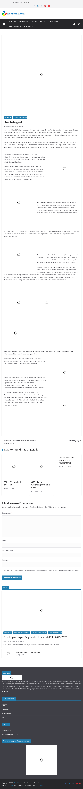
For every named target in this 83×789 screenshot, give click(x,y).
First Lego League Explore (39, 632)
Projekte (22, 22)
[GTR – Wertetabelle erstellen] (14, 456)
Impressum (5, 709)
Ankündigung (74, 440)
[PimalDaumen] (4, 24)
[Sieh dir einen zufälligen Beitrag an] (79, 24)
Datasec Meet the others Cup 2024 (28, 652)
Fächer (10, 22)
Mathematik (7, 117)
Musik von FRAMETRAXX (10, 734)
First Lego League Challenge (21, 632)
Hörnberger (19, 126)
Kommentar (7, 513)
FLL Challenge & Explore (55, 632)
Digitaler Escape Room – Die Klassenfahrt (66, 460)
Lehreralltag (13, 26)
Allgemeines (7, 632)
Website (5, 560)
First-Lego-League (38, 22)
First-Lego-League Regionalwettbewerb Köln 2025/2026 (35, 637)
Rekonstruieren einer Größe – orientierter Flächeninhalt (20, 442)
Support (4, 705)
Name (5, 541)
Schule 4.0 (54, 22)
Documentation (7, 713)
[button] (14, 21)
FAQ (3, 717)
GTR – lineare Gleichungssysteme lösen (40, 485)
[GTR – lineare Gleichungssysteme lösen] (41, 456)
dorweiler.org (6, 730)
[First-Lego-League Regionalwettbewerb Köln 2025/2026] (41, 610)
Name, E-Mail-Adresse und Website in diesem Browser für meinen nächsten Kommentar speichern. (42, 571)
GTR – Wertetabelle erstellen (13, 483)
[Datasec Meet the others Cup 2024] (8, 653)
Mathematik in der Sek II (20, 117)
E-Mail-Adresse (8, 550)
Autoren (27, 26)
